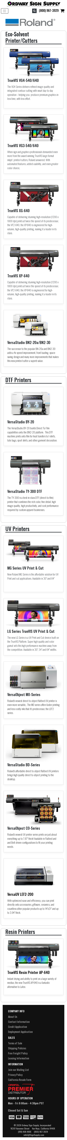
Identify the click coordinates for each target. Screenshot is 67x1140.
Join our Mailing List (18, 1070)
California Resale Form (19, 1080)
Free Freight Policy (18, 1053)
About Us (12, 1017)
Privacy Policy (15, 1075)
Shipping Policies (17, 1048)
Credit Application (17, 1027)
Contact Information (19, 1022)
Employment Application (20, 1032)
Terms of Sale (15, 1043)
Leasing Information (18, 1058)
